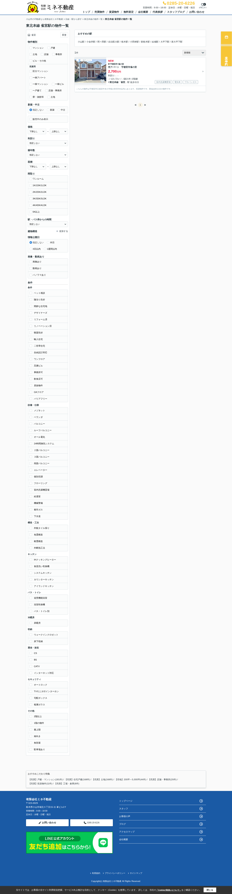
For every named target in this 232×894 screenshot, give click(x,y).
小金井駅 (90, 41)
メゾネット (39, 410)
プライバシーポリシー (115, 873)
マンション (38, 48)
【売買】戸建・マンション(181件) (46, 779)
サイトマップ (136, 873)
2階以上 (38, 716)
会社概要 (143, 12)
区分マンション (40, 71)
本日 (52, 242)
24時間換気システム (44, 443)
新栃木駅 (145, 41)
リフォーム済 (40, 319)
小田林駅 (134, 41)
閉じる (210, 890)
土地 (35, 54)
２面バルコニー (41, 450)
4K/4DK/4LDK (39, 205)
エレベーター (40, 470)
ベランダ (38, 417)
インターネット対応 (44, 673)
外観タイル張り (41, 528)
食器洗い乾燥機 (41, 566)
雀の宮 (121, 64)
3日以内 (37, 249)
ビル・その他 (39, 60)
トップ (86, 12)
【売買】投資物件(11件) (40, 783)
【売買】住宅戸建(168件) (77, 779)
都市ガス (38, 509)
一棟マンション (40, 84)
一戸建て (37, 90)
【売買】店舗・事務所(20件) (162, 779)
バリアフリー (40, 398)
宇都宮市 (114, 64)
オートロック (40, 684)
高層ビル (38, 365)
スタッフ (123, 808)
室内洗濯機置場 (41, 490)
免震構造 (38, 534)
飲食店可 (38, 379)
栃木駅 (124, 41)
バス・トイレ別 (41, 611)
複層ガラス (39, 704)
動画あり (37, 268)
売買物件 (100, 12)
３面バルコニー (41, 456)
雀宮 (123, 82)
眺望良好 (38, 332)
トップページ (125, 801)
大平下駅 (165, 41)
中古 (63, 110)
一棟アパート (39, 77)
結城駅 (155, 41)
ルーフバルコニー (43, 430)
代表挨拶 (158, 12)
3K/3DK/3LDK (39, 198)
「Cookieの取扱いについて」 (168, 890)
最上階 (37, 729)
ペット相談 (39, 293)
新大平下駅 (176, 41)
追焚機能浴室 (40, 598)
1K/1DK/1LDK (39, 185)
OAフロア (39, 392)
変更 (64, 35)
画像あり (37, 261)
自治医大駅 (113, 41)
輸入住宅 (38, 339)
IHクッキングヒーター (45, 559)
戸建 (53, 48)
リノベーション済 (43, 326)
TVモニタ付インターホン (46, 691)
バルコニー (39, 423)
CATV (37, 666)
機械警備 (38, 503)
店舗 (46, 54)
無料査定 (129, 12)
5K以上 (36, 212)
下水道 (37, 516)
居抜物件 (38, 385)
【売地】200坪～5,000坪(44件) (130, 779)
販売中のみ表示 (40, 119)
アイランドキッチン (44, 586)
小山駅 (81, 41)
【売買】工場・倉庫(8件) (66, 783)
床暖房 (37, 623)
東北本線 (114, 82)
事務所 (58, 54)
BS (35, 659)
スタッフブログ (176, 12)
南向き (37, 736)
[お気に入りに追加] (102, 81)
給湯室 (37, 496)
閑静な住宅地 (40, 306)
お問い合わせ (196, 12)
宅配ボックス (40, 698)
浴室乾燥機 (39, 604)
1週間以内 (52, 249)
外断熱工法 (39, 548)
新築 (52, 110)
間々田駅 (101, 41)
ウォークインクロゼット (46, 634)
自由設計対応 (40, 352)
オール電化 (39, 437)
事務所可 (38, 372)
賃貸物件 (114, 12)
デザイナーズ (40, 313)
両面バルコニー (41, 463)
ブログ (122, 824)
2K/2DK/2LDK (39, 192)
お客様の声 (124, 816)
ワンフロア (39, 359)
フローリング (40, 483)
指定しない (38, 110)
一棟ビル (59, 84)
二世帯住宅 (39, 346)
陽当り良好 (39, 299)
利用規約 (96, 873)
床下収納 (38, 641)
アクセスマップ (127, 831)
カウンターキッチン (44, 579)
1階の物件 (39, 723)
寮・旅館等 (38, 97)
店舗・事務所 (55, 90)
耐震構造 (38, 541)
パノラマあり (39, 275)
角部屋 (37, 743)
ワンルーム (38, 178)
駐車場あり (39, 749)
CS (35, 653)
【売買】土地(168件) (102, 779)
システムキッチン (43, 573)
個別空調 (38, 476)
